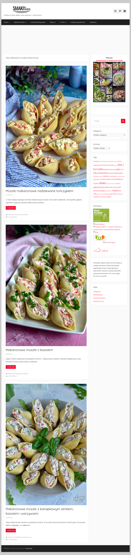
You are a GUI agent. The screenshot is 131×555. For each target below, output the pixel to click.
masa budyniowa (121, 176)
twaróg (108, 194)
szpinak (99, 194)
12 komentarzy (12, 539)
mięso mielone (106, 179)
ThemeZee (28, 548)
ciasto (115, 161)
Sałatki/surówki (19, 22)
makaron (106, 176)
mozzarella (116, 179)
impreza (113, 169)
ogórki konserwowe (110, 183)
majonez (101, 176)
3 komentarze (12, 217)
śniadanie (103, 197)
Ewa (11, 195)
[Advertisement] (54, 39)
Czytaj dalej (10, 208)
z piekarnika (119, 194)
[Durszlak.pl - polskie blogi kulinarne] (98, 224)
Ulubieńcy (93, 22)
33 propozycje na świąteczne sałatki (109, 60)
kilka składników (100, 173)
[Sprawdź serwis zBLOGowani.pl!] (109, 242)
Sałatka (115, 191)
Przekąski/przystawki (37, 22)
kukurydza (118, 173)
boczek (108, 161)
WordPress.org (98, 301)
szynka (103, 194)
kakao (122, 169)
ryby (30, 537)
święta (108, 197)
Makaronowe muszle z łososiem (29, 350)
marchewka (113, 176)
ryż (111, 191)
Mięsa (52, 22)
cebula (112, 161)
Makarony (11, 214)
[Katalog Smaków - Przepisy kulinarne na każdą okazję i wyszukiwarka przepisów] (109, 229)
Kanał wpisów (98, 295)
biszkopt (96, 161)
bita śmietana (102, 161)
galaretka (107, 169)
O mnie (62, 22)
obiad (102, 183)
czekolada (96, 165)
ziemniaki (113, 194)
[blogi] (95, 232)
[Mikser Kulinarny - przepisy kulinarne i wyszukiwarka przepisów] (101, 221)
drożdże (116, 165)
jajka (118, 169)
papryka (97, 187)
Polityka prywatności (77, 22)
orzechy (117, 183)
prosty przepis (99, 191)
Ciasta (6, 22)
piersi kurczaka (115, 187)
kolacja (111, 173)
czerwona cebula (106, 165)
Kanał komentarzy (99, 298)
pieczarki (105, 187)
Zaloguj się (97, 291)
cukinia (119, 161)
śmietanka (96, 197)
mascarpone (97, 179)
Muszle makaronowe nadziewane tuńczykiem (39, 191)
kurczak (95, 176)
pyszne (108, 191)
